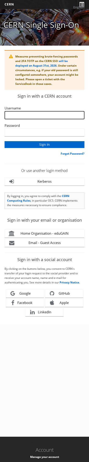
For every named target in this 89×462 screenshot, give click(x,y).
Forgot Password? (72, 154)
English (78, 7)
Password (12, 125)
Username (13, 108)
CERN (9, 4)
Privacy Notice (69, 282)
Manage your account (44, 457)
